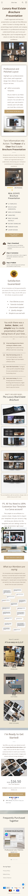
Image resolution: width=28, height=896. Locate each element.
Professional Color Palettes (14, 850)
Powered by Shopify (17, 893)
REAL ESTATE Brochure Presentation (14, 195)
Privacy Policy (6, 870)
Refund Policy (6, 874)
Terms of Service (7, 877)
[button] (2, 2)
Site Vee (12, 893)
